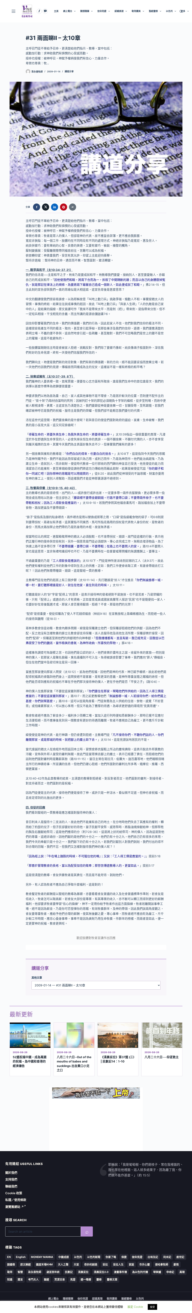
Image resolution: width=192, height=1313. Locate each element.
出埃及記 (153, 1256)
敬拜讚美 (136, 11)
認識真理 (119, 11)
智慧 (20, 1271)
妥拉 (105, 1264)
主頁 (56, 11)
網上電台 (67, 11)
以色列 (169, 11)
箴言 (20, 1279)
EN (9, 1256)
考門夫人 (33, 1279)
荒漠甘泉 (59, 1279)
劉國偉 (11, 1264)
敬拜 (9, 1271)
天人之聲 (63, 1264)
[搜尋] (181, 11)
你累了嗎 (111, 1256)
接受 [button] (152, 1306)
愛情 (176, 1264)
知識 (9, 1279)
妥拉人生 (118, 1264)
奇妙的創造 (90, 1264)
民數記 (69, 1271)
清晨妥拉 (83, 1271)
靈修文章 (112, 1279)
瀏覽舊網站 (14, 1207)
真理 (182, 1271)
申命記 (170, 1271)
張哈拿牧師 (161, 1264)
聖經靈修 (153, 11)
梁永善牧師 (34, 1271)
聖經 (46, 1279)
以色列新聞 (93, 1256)
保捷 (124, 1256)
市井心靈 (144, 1264)
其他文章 (37, 977)
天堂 (76, 1264)
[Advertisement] (96, 1125)
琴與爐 (157, 1271)
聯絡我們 (11, 1186)
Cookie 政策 (13, 1193)
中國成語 (63, 1256)
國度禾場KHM (44, 1264)
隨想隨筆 (84, 11)
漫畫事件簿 (120, 1271)
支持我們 (11, 1179)
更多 (183, 11)
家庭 (131, 1264)
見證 (72, 1279)
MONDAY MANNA (42, 1256)
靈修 (99, 1279)
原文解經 (25, 1264)
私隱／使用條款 (15, 1200)
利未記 (167, 1256)
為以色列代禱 (140, 1271)
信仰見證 (101, 11)
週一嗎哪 (86, 1279)
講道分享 (69, 71)
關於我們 (11, 1173)
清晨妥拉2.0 (101, 1271)
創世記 (180, 1256)
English (21, 1256)
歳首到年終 (53, 1271)
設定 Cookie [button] (135, 1307)
